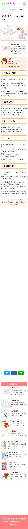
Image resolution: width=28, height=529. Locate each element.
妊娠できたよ (13, 10)
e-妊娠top (4, 10)
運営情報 (6, 518)
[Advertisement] (14, 224)
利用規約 (14, 518)
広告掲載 (22, 518)
